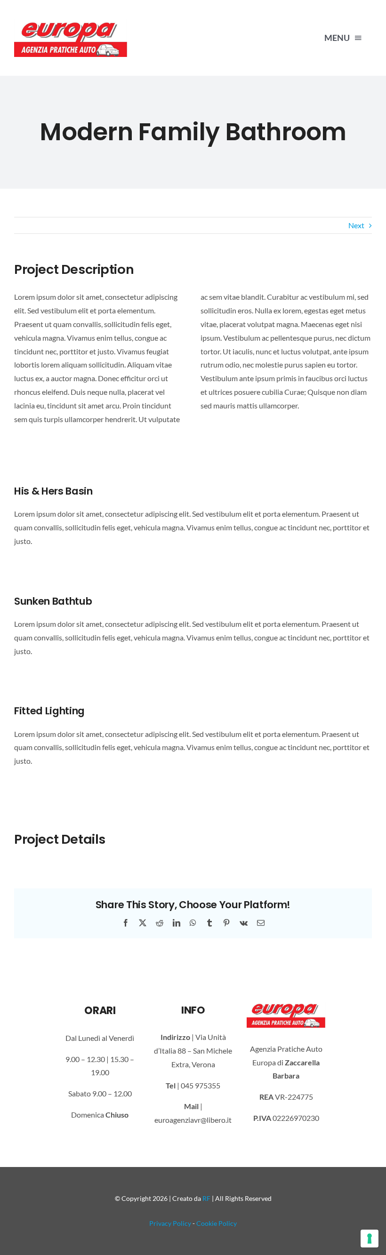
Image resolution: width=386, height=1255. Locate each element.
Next (356, 225)
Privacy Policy (170, 1223)
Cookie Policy (216, 1223)
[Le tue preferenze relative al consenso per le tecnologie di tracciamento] (369, 1238)
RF (206, 1198)
